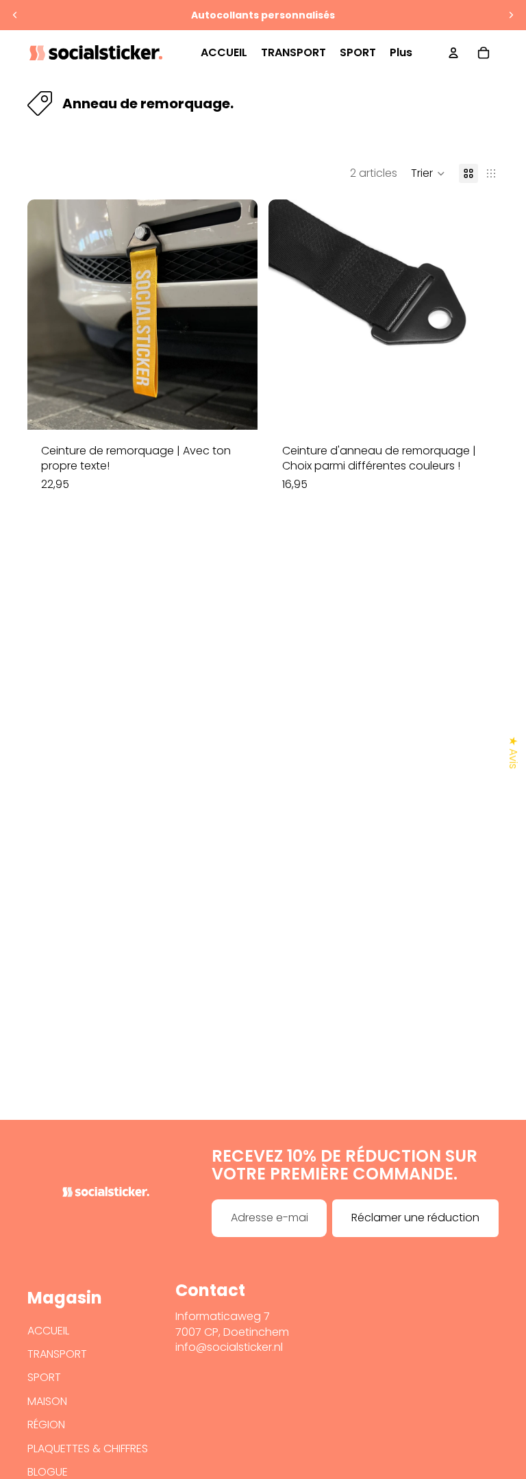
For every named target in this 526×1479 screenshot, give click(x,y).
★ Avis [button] (513, 752)
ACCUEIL (48, 1331)
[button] (428, 173)
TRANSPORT (57, 1354)
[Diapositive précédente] (15, 15)
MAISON (47, 1401)
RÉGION (46, 1424)
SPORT (44, 1377)
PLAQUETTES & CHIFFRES (87, 1448)
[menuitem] (401, 52)
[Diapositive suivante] (511, 15)
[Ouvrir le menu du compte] (453, 53)
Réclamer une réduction (415, 1217)
